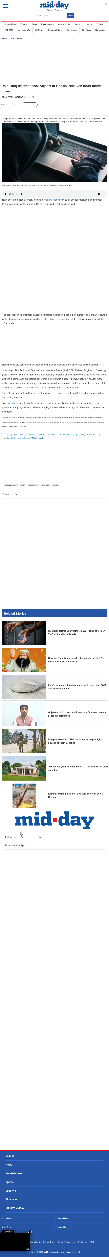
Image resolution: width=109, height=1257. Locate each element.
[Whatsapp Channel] (22, 110)
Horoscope (100, 30)
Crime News (72, 30)
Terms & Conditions (66, 1242)
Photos (100, 24)
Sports (77, 24)
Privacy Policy (49, 1242)
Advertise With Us (33, 1242)
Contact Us (82, 1242)
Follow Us (32, 105)
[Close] (30, 1232)
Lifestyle (88, 24)
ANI (33, 97)
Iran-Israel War (24, 30)
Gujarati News (63, 1218)
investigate (12, 403)
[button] (11, 6)
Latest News (10, 24)
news (23, 485)
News (34, 24)
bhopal (55, 485)
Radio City (61, 1227)
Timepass (11, 1199)
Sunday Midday (15, 1208)
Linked (18, 105)
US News (39, 30)
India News (16, 38)
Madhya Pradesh (52, 199)
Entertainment (47, 24)
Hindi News (7, 1218)
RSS (92, 1242)
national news (33, 485)
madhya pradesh (11, 485)
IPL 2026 (9, 30)
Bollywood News (55, 30)
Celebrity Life (64, 24)
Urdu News (7, 1227)
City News (86, 30)
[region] (54, 62)
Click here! (37, 437)
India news (45, 485)
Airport (42, 374)
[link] (7, 1231)
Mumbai (24, 24)
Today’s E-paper (54, 10)
